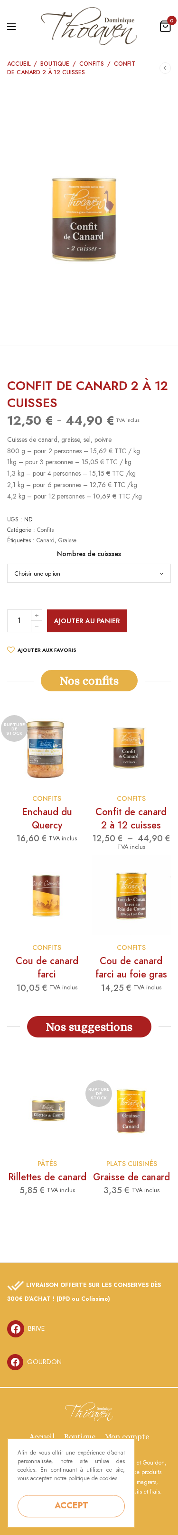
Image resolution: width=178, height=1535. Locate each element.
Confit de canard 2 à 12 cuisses (131, 818)
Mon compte (127, 1437)
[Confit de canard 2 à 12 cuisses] (131, 746)
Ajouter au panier (87, 621)
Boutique (54, 64)
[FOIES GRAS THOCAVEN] (89, 26)
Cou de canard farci (47, 967)
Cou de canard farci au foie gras (131, 967)
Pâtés (47, 1163)
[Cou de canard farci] (47, 895)
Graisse (67, 540)
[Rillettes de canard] (47, 1111)
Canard (46, 540)
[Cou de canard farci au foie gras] (131, 895)
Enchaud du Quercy (47, 818)
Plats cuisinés (131, 1163)
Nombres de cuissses (89, 553)
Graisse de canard (131, 1177)
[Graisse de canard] (131, 1111)
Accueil (18, 64)
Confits (91, 64)
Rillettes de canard (47, 1177)
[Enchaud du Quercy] (47, 746)
